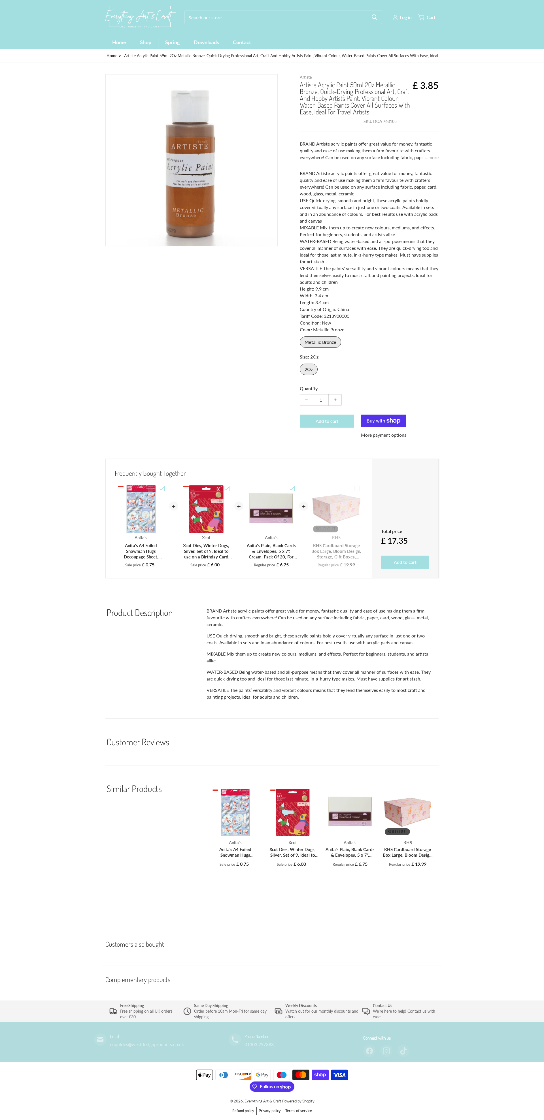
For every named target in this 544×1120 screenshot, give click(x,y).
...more (432, 157)
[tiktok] (403, 1051)
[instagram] (386, 1051)
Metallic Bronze (320, 342)
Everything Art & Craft (263, 1101)
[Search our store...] (374, 17)
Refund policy (243, 1110)
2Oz (309, 369)
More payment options (383, 435)
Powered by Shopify (298, 1101)
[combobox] (283, 17)
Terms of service (298, 1110)
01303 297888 (259, 1044)
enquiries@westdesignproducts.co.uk (147, 1044)
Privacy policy (270, 1110)
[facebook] (369, 1051)
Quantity (309, 388)
